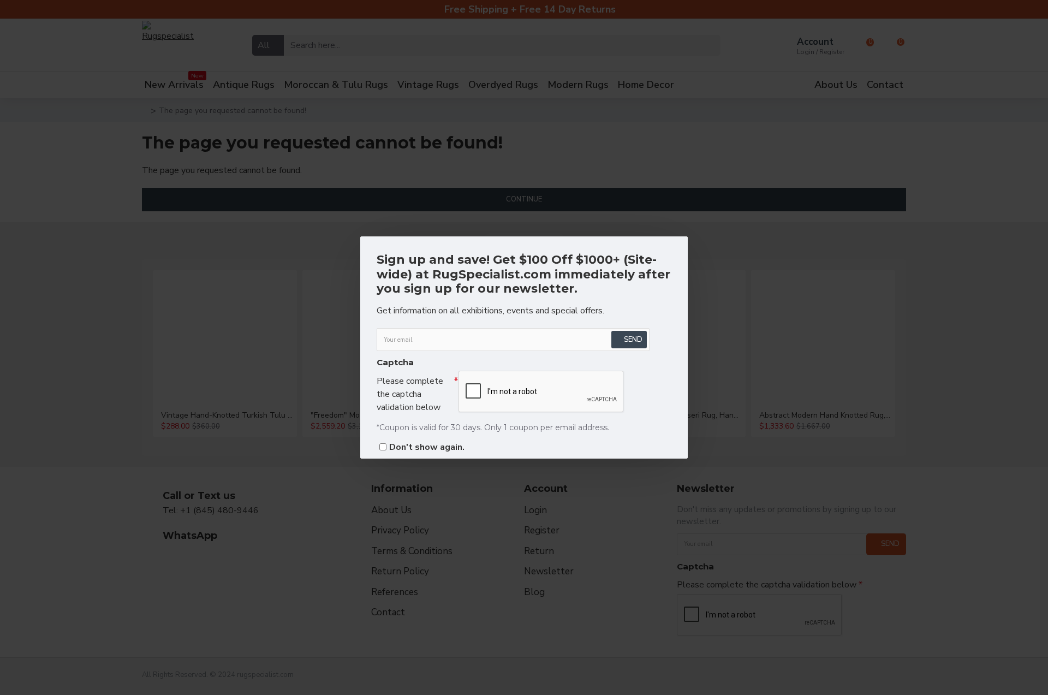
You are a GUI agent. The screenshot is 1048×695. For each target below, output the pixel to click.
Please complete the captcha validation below (410, 394)
